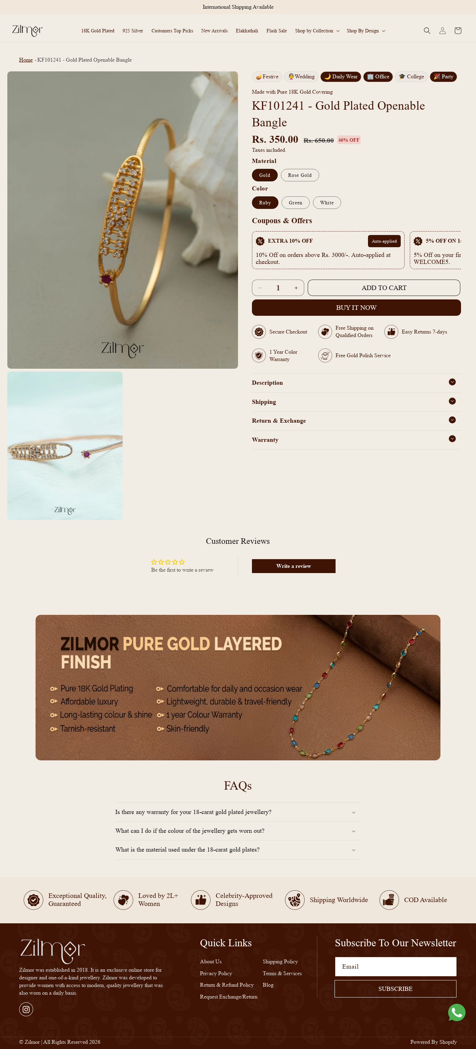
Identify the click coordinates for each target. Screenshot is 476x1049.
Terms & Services (282, 973)
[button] (317, 30)
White (327, 202)
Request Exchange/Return (229, 997)
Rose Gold (300, 175)
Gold (264, 175)
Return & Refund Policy (227, 985)
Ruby (265, 202)
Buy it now (356, 308)
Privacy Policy (216, 973)
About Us (211, 961)
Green (295, 202)
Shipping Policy (280, 961)
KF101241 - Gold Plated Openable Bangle (84, 59)
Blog (268, 985)
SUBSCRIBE (395, 988)
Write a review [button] (293, 566)
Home (26, 59)
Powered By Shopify (433, 1042)
